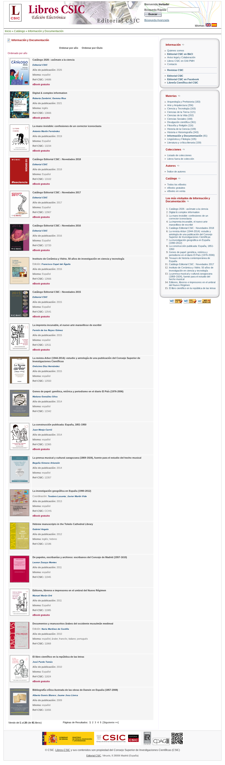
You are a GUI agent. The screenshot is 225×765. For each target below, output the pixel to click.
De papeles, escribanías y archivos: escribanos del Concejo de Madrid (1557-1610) (80, 557)
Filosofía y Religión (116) (180, 125)
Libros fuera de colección (180, 158)
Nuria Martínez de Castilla (55, 629)
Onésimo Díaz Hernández (46, 366)
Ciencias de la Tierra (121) (181, 112)
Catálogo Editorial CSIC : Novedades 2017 (191, 264)
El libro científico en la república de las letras (192, 288)
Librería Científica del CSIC (182, 82)
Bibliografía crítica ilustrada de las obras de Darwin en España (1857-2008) (75, 690)
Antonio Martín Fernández (46, 131)
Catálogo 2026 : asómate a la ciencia (188, 209)
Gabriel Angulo (41, 529)
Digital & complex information (184, 212)
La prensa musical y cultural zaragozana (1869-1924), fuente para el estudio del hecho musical (190, 276)
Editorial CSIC (175, 75)
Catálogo (19, 31)
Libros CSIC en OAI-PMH (180, 61)
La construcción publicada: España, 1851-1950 (59, 424)
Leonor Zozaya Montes (45, 562)
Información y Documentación (46, 31)
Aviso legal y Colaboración (181, 57)
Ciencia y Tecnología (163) (181, 108)
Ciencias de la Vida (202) (180, 115)
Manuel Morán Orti (42, 595)
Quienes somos (175, 50)
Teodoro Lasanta (57, 496)
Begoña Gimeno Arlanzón (46, 463)
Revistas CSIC (175, 70)
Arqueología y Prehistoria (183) (183, 101)
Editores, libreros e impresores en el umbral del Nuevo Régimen (69, 590)
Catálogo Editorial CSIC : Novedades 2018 (191, 228)
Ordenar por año (68, 48)
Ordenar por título (92, 48)
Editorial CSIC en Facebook (183, 79)
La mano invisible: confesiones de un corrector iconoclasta (188, 217)
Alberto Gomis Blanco (44, 695)
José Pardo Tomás (43, 662)
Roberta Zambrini (42, 98)
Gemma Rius (59, 98)
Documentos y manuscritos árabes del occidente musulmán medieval (73, 623)
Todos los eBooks (176, 184)
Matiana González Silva (45, 396)
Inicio (8, 31)
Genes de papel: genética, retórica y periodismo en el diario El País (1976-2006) (192, 253)
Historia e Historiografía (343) (183, 132)
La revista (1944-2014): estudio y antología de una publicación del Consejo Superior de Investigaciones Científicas (190, 234)
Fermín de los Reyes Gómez (48, 330)
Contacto (172, 64)
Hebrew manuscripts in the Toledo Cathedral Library (63, 524)
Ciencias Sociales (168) (179, 119)
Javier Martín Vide (77, 496)
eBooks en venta (176, 191)
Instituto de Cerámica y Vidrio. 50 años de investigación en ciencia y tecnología (191, 269)
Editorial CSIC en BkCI (180, 54)
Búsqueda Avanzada (156, 20)
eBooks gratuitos (176, 187)
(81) (187, 135)
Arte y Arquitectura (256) (180, 105)
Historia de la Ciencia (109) (181, 129)
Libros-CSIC (62, 750)
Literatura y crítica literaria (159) (184, 142)
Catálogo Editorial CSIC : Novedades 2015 (57, 292)
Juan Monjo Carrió (42, 430)
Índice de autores (176, 171)
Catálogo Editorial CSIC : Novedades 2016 (57, 225)
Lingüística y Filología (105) (181, 139)
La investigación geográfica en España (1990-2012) (62, 491)
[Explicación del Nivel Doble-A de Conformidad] (204, 302)
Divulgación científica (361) (181, 122)
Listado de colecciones (179, 155)
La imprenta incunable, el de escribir (188, 223)
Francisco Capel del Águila (56, 264)
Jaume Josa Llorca (67, 695)
